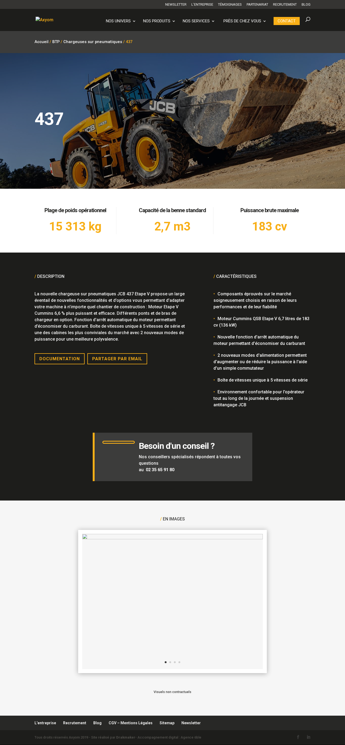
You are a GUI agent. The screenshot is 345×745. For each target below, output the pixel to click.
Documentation (59, 358)
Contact (287, 21)
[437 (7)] (172, 537)
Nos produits (156, 21)
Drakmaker (125, 737)
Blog (306, 4)
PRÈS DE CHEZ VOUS (242, 21)
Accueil (41, 41)
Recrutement (285, 4)
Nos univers (118, 21)
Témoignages (230, 4)
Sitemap (167, 723)
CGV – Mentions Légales (131, 723)
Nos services (196, 21)
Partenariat (257, 4)
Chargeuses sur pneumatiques (92, 41)
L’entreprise (202, 4)
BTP (56, 41)
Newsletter (176, 4)
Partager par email (117, 358)
